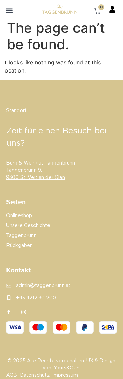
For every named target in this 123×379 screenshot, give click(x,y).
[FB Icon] (8, 312)
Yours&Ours (67, 368)
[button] (9, 10)
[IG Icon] (23, 312)
